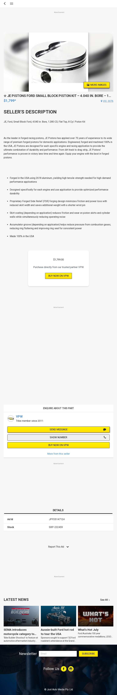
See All (104, 599)
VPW (19, 416)
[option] (58, 62)
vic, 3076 (108, 101)
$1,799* (10, 101)
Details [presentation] (58, 510)
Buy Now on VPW (58, 275)
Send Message (58, 429)
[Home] (58, 681)
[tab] (58, 510)
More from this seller (58, 453)
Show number (58, 437)
